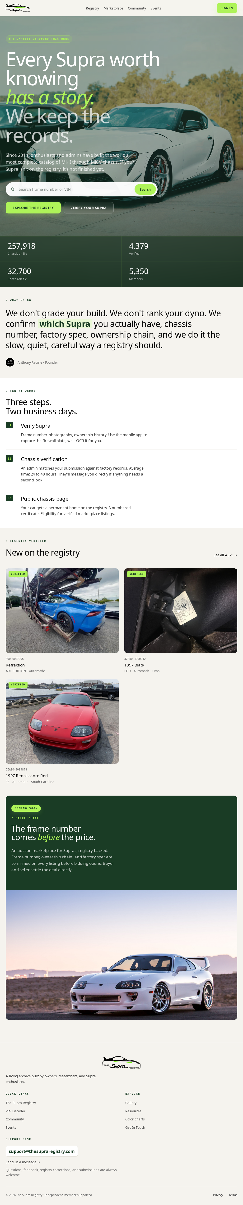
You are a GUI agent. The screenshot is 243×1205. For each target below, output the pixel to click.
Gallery (130, 1103)
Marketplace (113, 8)
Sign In (227, 8)
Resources (133, 1111)
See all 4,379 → (225, 555)
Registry (92, 8)
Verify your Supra (88, 207)
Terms (233, 1195)
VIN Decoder (15, 1111)
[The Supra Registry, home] (18, 8)
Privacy (218, 1195)
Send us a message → (23, 1162)
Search (145, 189)
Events (156, 8)
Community (137, 8)
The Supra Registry (21, 1103)
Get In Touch (135, 1127)
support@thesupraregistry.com (42, 1151)
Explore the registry (33, 207)
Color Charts (135, 1119)
